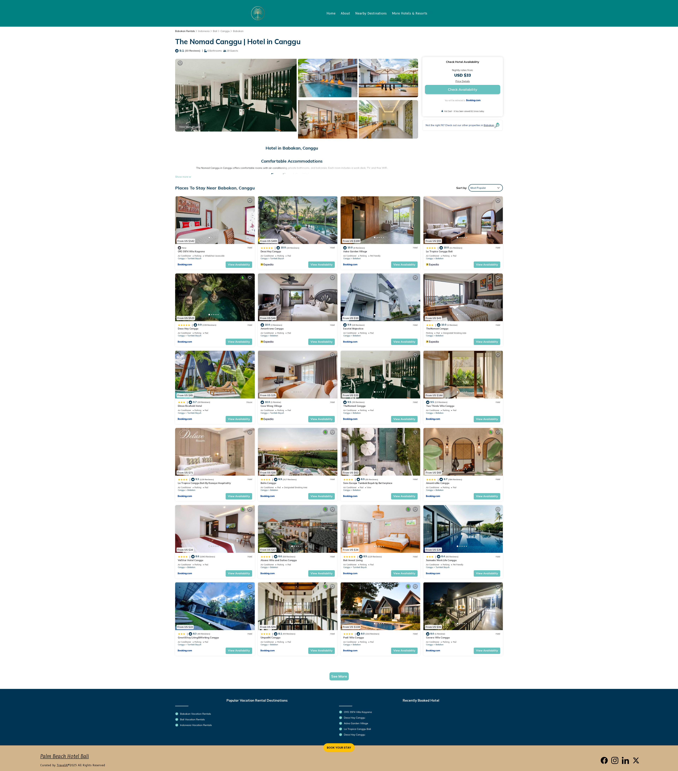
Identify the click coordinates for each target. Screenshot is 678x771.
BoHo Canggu (268, 483)
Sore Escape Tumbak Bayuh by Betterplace (367, 483)
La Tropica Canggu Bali (439, 251)
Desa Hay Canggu (271, 251)
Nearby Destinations (371, 13)
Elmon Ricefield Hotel (190, 405)
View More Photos (190, 126)
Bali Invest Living (352, 560)
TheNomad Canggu (437, 328)
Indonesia (204, 31)
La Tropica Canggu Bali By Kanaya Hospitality (204, 483)
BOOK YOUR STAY (339, 747)
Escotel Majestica (353, 328)
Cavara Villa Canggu (438, 637)
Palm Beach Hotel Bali (64, 756)
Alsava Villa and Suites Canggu (279, 560)
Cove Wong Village (271, 405)
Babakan (238, 31)
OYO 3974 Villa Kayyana (191, 251)
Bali (215, 31)
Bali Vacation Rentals (192, 719)
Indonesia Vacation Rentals (196, 725)
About (345, 13)
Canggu (225, 31)
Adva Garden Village (355, 251)
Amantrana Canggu (272, 328)
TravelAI (62, 765)
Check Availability (462, 89)
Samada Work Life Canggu (441, 560)
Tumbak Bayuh (194, 258)
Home (330, 13)
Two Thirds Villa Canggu (440, 405)
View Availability (239, 264)
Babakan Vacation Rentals (195, 713)
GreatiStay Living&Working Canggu (198, 637)
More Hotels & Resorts (409, 13)
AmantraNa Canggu (437, 483)
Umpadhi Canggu (270, 637)
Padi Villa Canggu (353, 637)
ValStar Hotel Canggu (190, 560)
